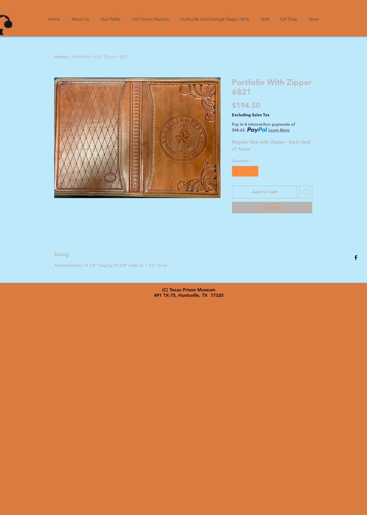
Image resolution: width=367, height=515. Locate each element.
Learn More (279, 130)
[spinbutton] (245, 171)
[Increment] (253, 171)
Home (60, 56)
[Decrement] (236, 171)
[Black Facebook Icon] (356, 257)
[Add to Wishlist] (306, 192)
